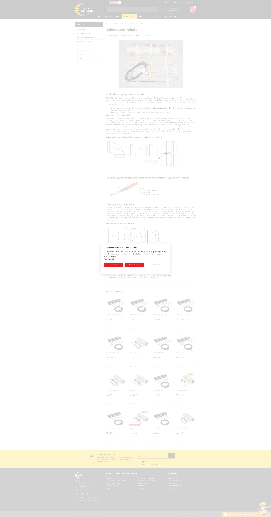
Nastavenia (156, 265)
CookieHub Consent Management (139, 270)
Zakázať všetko (134, 265)
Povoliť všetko (113, 265)
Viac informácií (109, 259)
